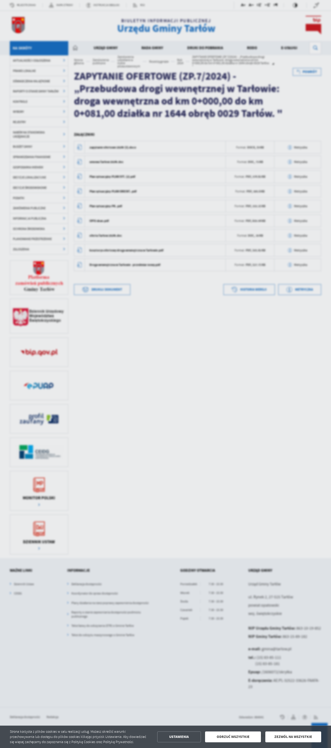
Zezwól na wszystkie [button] (293, 736)
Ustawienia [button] (179, 736)
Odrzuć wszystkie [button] (233, 736)
